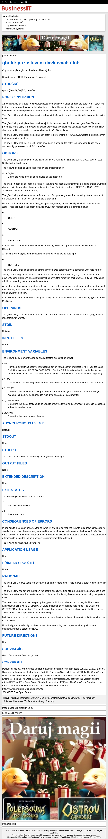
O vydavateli (12, 837)
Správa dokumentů (14, 22)
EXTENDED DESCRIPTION (23, 476)
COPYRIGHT (12, 662)
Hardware (18, 701)
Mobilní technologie (49, 698)
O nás (4, 2)
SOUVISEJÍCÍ (12, 649)
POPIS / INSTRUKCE (18, 97)
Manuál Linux (9, 824)
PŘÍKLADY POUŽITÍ (18, 563)
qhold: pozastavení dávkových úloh (41, 62)
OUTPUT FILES (14, 463)
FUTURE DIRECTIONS (20, 635)
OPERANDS (11, 308)
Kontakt (23, 2)
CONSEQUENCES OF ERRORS (27, 521)
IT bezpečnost (87, 698)
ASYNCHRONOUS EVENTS (24, 423)
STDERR (9, 450)
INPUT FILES (12, 338)
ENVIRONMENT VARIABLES (24, 351)
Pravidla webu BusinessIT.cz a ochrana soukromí (39, 837)
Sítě (77, 698)
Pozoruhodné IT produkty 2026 (17, 708)
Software (7, 701)
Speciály (49, 701)
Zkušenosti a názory (34, 701)
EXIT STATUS (13, 490)
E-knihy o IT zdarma (12, 713)
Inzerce (13, 2)
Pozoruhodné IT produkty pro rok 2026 (27, 19)
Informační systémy (14, 28)
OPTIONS (10, 153)
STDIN (7, 325)
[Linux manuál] (9, 55)
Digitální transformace (15, 25)
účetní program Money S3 (81, 837)
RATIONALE (12, 576)
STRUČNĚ (10, 84)
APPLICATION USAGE (20, 549)
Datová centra (67, 698)
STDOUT (9, 436)
